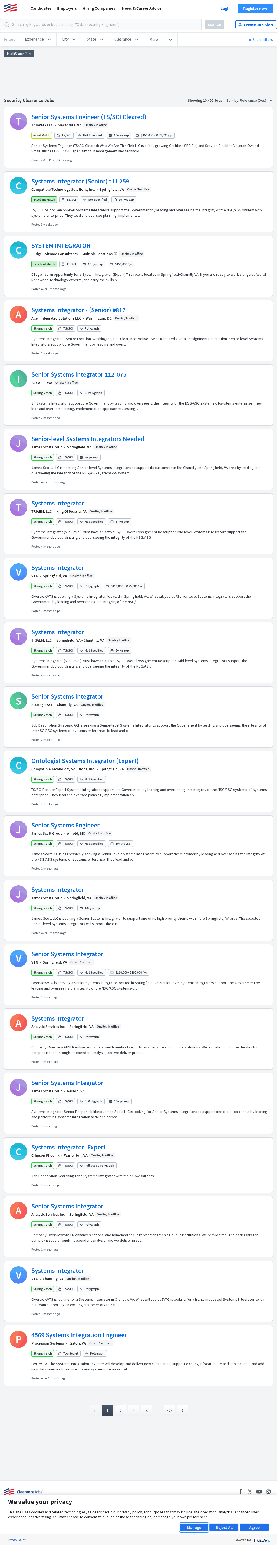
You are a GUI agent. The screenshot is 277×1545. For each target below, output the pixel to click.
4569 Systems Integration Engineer (79, 1335)
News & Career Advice (141, 8)
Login (225, 8)
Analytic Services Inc (48, 1026)
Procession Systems (47, 1343)
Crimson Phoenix (45, 1155)
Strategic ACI (41, 704)
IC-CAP (36, 382)
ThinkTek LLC (42, 125)
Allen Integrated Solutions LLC (56, 318)
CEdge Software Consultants (54, 253)
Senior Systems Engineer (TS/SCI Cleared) (88, 117)
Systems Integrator (57, 503)
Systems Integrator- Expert (68, 1147)
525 (169, 1410)
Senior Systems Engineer (65, 825)
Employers (67, 8)
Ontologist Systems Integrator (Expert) (85, 761)
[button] (37, 39)
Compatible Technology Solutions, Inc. (63, 189)
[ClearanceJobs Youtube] (259, 1491)
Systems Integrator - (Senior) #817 (78, 310)
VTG (34, 575)
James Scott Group (46, 447)
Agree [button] (254, 1527)
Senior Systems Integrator (67, 696)
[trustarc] (261, 1539)
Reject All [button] (224, 1527)
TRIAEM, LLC (41, 511)
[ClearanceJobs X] (250, 1491)
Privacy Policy (16, 1540)
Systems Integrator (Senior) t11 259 (80, 181)
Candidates (41, 8)
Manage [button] (194, 1527)
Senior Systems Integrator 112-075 (78, 374)
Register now (255, 8)
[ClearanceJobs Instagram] (268, 1491)
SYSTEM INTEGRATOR (60, 245)
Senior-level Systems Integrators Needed (87, 439)
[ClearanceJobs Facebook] (241, 1491)
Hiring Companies (99, 8)
